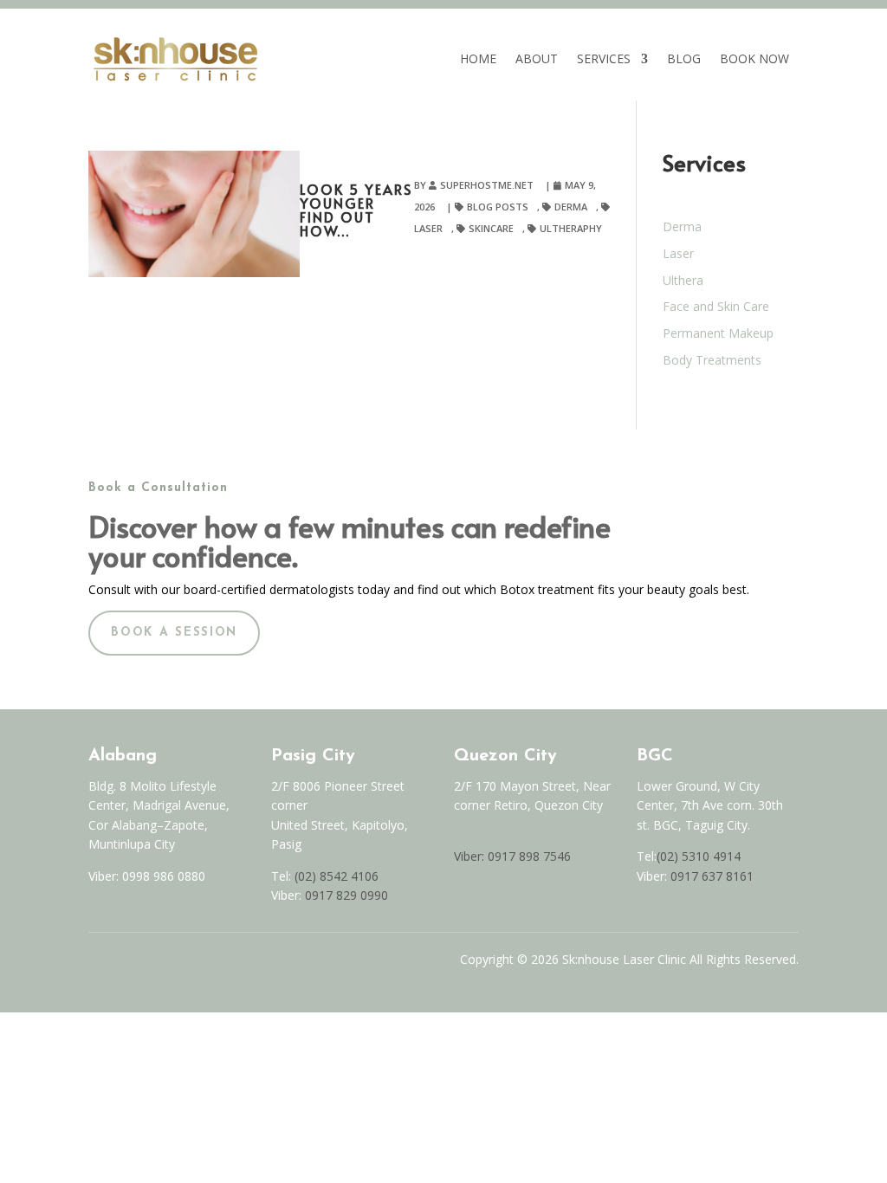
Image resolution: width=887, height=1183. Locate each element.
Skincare (491, 228)
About (536, 58)
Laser (678, 253)
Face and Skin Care (716, 306)
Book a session (174, 632)
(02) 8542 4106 (337, 876)
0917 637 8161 (712, 876)
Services (604, 58)
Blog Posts (497, 206)
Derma (570, 206)
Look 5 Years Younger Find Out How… (356, 209)
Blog (684, 58)
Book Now (754, 58)
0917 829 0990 (344, 895)
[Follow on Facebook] (95, 964)
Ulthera (683, 280)
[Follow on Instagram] (132, 964)
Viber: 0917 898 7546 (512, 856)
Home (478, 58)
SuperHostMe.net (487, 184)
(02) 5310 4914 (699, 856)
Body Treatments (712, 360)
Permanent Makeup (718, 333)
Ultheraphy (571, 228)
